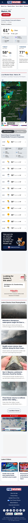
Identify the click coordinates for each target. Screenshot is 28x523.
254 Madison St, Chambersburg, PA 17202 (13, 285)
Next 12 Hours (8, 131)
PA (4, 9)
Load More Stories (14, 410)
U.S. (2, 9)
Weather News (11, 6)
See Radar (6, 14)
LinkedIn (17, 510)
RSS (24, 510)
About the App (14, 493)
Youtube (14, 510)
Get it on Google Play (18, 514)
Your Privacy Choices (15, 500)
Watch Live (4, 6)
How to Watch (19, 6)
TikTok (20, 510)
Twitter (7, 510)
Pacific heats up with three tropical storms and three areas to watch (9, 475)
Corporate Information (14, 505)
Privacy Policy (14, 495)
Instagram (11, 510)
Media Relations (14, 502)
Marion (7, 9)
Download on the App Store (9, 514)
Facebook (4, 510)
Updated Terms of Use (14, 498)
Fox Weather (14, 2)
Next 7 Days (20, 131)
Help (14, 507)
